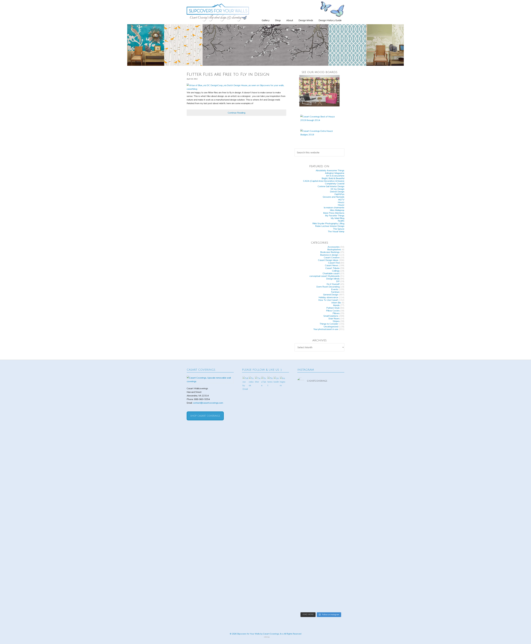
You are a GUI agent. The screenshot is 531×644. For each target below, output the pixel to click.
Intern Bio (336, 302)
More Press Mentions (333, 212)
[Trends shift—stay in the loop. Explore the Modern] (304, 415)
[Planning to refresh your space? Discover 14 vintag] (337, 579)
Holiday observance (328, 297)
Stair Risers (334, 318)
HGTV (341, 199)
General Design (330, 294)
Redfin (341, 220)
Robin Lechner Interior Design (329, 226)
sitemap (267, 637)
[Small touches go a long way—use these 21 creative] (304, 506)
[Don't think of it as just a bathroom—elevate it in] (320, 497)
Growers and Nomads (333, 196)
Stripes (336, 321)
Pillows (336, 313)
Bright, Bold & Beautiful (333, 178)
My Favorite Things (334, 215)
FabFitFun (339, 194)
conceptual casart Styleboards (324, 276)
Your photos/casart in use (325, 329)
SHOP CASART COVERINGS (205, 416)
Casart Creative (332, 257)
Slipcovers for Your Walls (218, 12)
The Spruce (338, 228)
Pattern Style (333, 307)
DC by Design (337, 189)
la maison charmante (334, 207)
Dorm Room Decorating (328, 286)
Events (334, 289)
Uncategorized (331, 326)
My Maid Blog (337, 218)
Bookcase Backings (330, 252)
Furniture (335, 292)
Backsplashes (334, 249)
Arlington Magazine (334, 173)
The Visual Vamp (336, 231)
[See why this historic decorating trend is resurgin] (320, 422)
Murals (336, 305)
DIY (338, 281)
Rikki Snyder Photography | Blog (328, 223)
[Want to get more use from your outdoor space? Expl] (304, 579)
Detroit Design (337, 191)
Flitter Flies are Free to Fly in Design (228, 74)
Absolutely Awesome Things (330, 170)
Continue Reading (236, 112)
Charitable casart (331, 273)
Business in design (329, 254)
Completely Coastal (334, 183)
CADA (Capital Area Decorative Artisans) (323, 181)
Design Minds (333, 278)
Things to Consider (329, 323)
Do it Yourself (333, 284)
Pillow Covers (333, 310)
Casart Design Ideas (328, 260)
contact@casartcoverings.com (208, 402)
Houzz (341, 202)
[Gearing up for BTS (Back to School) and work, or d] (337, 493)
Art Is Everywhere (335, 175)
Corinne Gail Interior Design (331, 186)
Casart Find (334, 262)
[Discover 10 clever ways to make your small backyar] (320, 574)
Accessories (334, 246)
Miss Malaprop (337, 210)
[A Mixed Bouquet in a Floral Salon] (319, 90)
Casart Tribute (332, 268)
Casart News (331, 265)
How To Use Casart (328, 300)
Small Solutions (330, 315)
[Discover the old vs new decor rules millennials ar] (337, 425)
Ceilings (336, 270)
